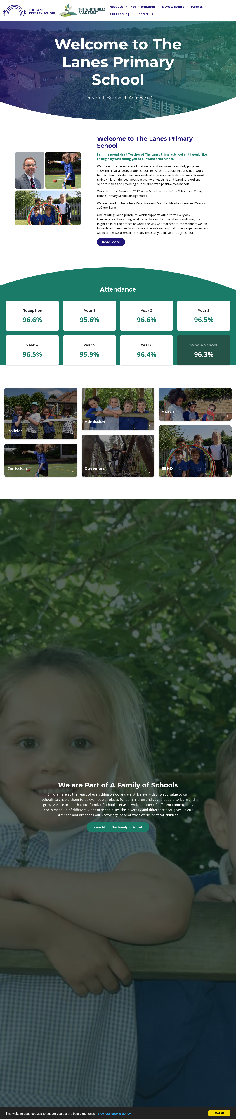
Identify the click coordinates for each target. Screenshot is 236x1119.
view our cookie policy (114, 1113)
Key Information (143, 7)
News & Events (173, 7)
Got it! (219, 1113)
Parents (197, 7)
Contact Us (145, 14)
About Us (117, 7)
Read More (111, 242)
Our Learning (120, 14)
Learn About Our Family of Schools (118, 827)
